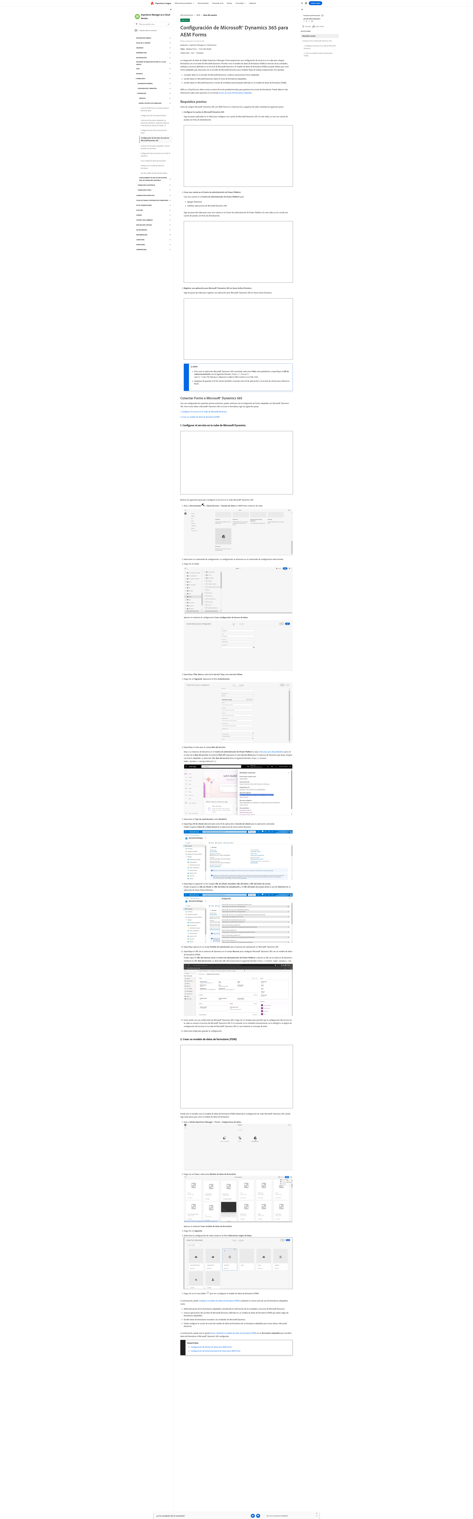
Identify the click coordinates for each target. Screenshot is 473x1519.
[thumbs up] (253, 1516)
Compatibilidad (141, 249)
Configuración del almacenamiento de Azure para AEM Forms (215, 1351)
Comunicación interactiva (145, 195)
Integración (142, 93)
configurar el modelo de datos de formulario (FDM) (219, 1300)
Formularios (140, 78)
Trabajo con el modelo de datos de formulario (152, 166)
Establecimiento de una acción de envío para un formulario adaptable (153, 179)
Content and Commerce (144, 220)
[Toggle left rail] (171, 9)
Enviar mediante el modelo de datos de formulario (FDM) (233, 1333)
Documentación (186, 15)
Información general (143, 38)
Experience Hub (141, 53)
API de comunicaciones (144, 205)
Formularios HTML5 (144, 190)
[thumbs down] (258, 1516)
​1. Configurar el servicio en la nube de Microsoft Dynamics (203, 411)
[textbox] (152, 24)
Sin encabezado (141, 230)
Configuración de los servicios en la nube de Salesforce (155, 154)
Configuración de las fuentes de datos (153, 115)
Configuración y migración (147, 88)
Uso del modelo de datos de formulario (154, 173)
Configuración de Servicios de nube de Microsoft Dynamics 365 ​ (155, 139)
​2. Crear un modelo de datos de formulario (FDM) (200, 417)
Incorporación (141, 58)
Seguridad (139, 48)
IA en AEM (139, 210)
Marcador (308, 26)
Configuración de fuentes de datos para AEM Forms (211, 1347)
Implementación (141, 235)
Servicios (142, 98)
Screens (139, 215)
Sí (306, 21)
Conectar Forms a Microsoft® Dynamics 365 (317, 41)
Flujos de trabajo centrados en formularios (152, 200)
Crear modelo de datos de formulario (153, 161)
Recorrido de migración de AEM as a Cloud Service (151, 63)
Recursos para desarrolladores (272, 751)
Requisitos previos (309, 36)
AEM (198, 15)
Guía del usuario (210, 15)
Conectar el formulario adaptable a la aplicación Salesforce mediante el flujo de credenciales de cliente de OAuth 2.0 (155, 123)
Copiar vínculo (319, 26)
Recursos (139, 74)
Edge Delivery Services (144, 225)
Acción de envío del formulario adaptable (235, 93)
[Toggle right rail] (302, 9)
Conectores (140, 240)
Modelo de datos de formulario (150, 103)
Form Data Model (205, 49)
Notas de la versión (143, 43)
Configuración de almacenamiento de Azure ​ (154, 131)
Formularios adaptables (146, 185)
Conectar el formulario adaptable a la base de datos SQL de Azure (155, 147)
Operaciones (140, 245)
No (312, 21)
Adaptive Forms (191, 49)
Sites (138, 69)
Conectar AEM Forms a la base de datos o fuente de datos (155, 109)
